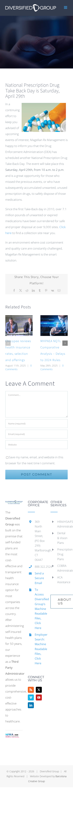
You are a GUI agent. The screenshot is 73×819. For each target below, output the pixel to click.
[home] (14, 503)
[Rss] (31, 690)
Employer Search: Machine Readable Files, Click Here (40, 649)
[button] (8, 343)
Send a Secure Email (39, 578)
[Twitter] (39, 690)
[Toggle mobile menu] (66, 7)
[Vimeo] (31, 697)
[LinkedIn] (31, 705)
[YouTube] (39, 697)
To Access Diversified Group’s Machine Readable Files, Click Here (40, 609)
